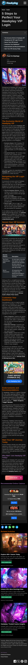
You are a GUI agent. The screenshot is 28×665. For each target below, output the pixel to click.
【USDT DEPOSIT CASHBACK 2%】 (14, 376)
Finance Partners (4, 656)
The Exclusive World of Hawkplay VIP (14, 38)
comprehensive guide (8, 219)
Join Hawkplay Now (14, 381)
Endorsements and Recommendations (14, 46)
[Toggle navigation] (25, 3)
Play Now (14, 502)
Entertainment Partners (6, 654)
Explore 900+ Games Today (10, 554)
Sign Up (14, 517)
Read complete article (6, 562)
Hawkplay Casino (13, 471)
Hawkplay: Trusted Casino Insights (13, 624)
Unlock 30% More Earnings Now (12, 589)
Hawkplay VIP (6, 172)
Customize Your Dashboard (11, 44)
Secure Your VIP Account (11, 42)
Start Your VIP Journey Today (12, 48)
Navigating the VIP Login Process (13, 40)
